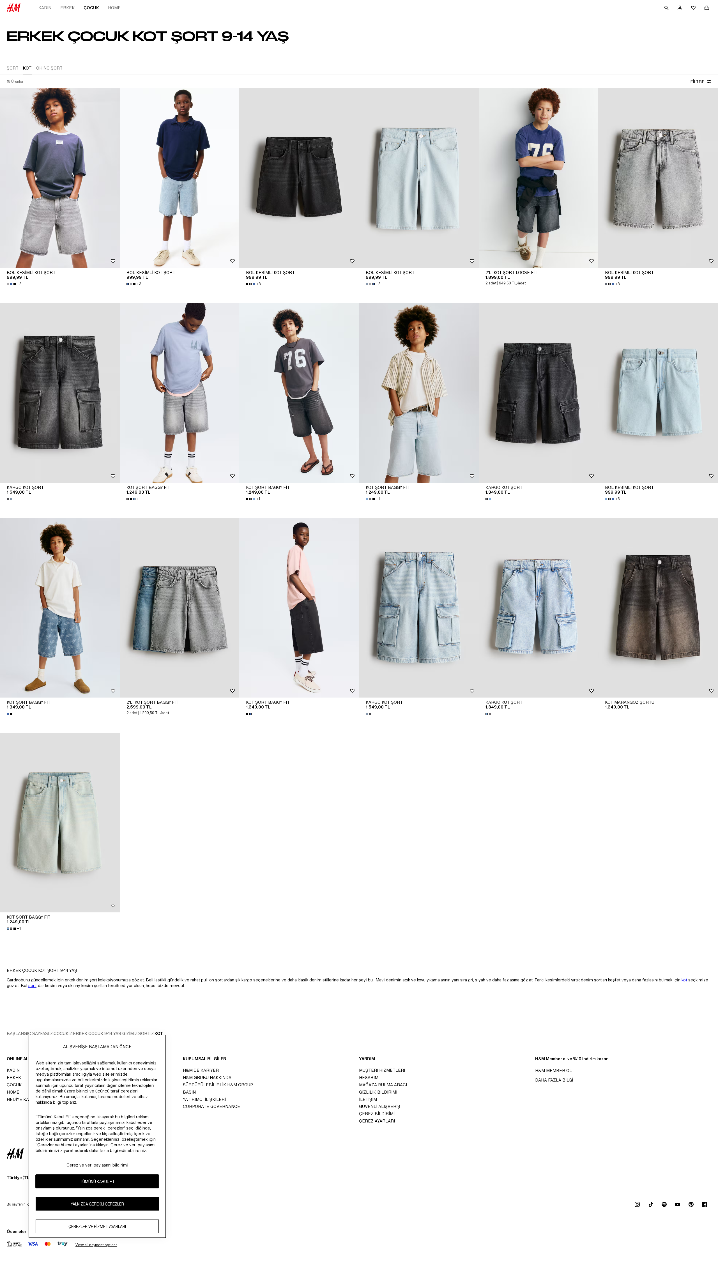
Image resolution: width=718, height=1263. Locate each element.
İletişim (368, 1099)
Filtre (697, 81)
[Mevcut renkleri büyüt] (10, 499)
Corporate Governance (211, 1106)
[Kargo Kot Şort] (60, 393)
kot (684, 979)
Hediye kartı (21, 1099)
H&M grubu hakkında (207, 1077)
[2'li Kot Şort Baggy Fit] (180, 608)
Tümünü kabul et (97, 1181)
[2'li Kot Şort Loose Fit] (539, 178)
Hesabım (368, 1077)
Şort (144, 1033)
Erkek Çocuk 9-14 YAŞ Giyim (103, 1033)
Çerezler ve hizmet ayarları (97, 1226)
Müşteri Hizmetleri (382, 1070)
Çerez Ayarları (377, 1121)
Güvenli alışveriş (379, 1106)
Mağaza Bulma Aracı (383, 1084)
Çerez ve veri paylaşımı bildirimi (97, 1165)
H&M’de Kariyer (201, 1070)
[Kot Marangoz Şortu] (658, 608)
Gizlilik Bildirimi (378, 1092)
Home (114, 7)
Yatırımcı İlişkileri (204, 1099)
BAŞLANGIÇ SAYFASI (28, 1033)
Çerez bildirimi (377, 1113)
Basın (189, 1092)
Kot (159, 1033)
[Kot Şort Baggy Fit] (180, 393)
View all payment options (96, 1245)
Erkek (67, 7)
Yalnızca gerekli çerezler (97, 1203)
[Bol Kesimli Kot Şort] (60, 178)
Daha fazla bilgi (554, 1080)
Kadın (44, 7)
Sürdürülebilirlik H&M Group (218, 1084)
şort (32, 985)
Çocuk (91, 7)
